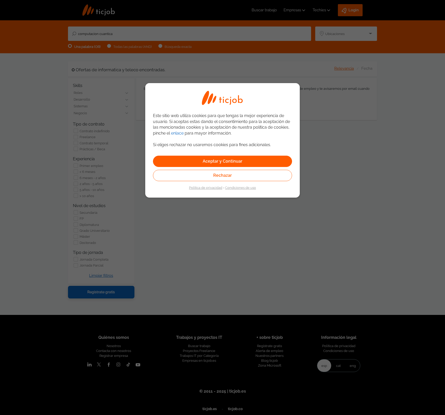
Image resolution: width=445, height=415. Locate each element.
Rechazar (222, 175)
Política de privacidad (205, 188)
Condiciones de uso (240, 188)
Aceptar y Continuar (222, 161)
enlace (177, 133)
